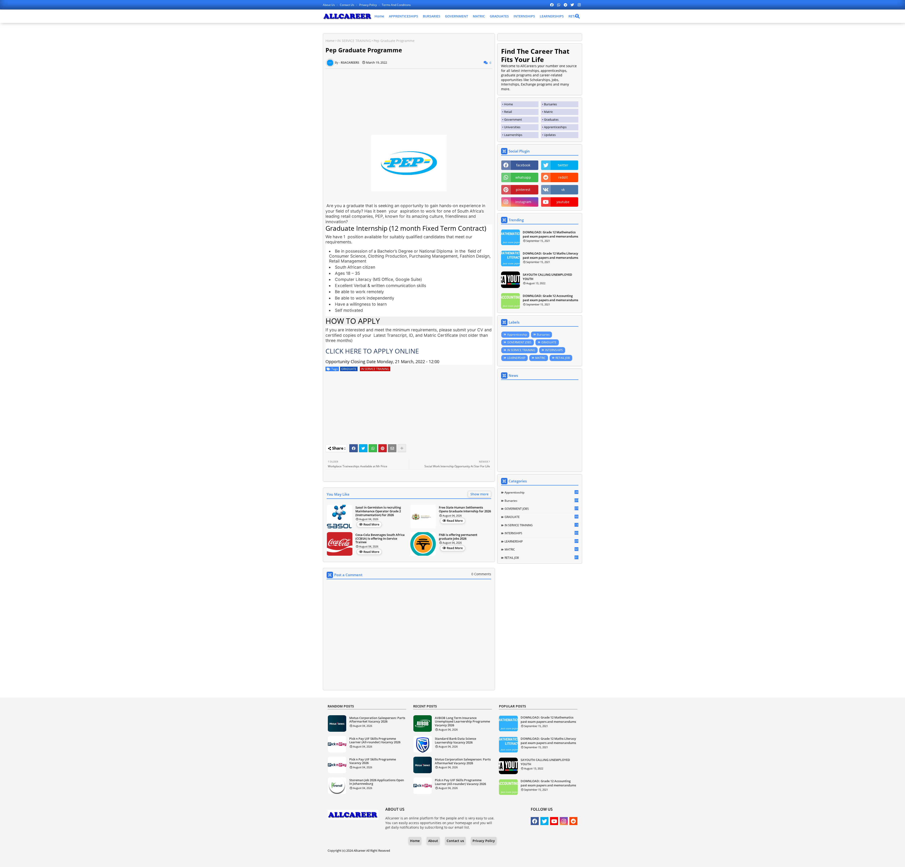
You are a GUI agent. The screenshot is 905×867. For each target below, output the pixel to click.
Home (379, 16)
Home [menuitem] (508, 104)
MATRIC (479, 16)
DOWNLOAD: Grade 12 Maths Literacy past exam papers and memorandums (550, 255)
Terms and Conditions (396, 5)
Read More (371, 524)
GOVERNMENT (456, 16)
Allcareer (360, 850)
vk (563, 189)
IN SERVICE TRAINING (354, 40)
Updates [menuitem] (550, 135)
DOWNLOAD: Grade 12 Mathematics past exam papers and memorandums (550, 234)
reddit (563, 177)
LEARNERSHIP (516, 358)
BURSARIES (431, 16)
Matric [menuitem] (548, 112)
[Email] (392, 448)
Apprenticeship (517, 335)
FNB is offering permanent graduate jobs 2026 (458, 536)
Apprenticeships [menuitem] (555, 127)
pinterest (523, 189)
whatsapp (523, 177)
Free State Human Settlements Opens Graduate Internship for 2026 (465, 509)
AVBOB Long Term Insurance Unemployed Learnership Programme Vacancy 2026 (462, 721)
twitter (563, 165)
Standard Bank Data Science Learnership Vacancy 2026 (455, 740)
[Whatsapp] (373, 448)
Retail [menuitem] (508, 112)
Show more (479, 494)
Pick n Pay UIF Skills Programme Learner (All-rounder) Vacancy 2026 (374, 740)
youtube (562, 202)
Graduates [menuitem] (551, 119)
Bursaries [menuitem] (550, 104)
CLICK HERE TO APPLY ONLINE (372, 350)
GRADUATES (499, 16)
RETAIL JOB (562, 358)
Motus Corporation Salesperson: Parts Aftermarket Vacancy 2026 (377, 719)
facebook (523, 165)
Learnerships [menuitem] (513, 135)
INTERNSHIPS (524, 16)
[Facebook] (353, 448)
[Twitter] (363, 448)
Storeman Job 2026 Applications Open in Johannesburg (376, 782)
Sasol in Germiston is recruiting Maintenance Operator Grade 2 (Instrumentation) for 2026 (378, 511)
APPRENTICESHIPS (403, 16)
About (433, 840)
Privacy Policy (368, 5)
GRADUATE (348, 369)
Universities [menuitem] (512, 127)
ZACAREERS (490, 860)
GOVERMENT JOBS (519, 342)
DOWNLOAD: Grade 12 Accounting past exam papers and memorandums (550, 298)
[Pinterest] (382, 448)
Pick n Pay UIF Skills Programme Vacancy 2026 (372, 761)
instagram (523, 202)
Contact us (347, 5)
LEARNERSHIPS (552, 16)
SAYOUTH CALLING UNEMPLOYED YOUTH (547, 276)
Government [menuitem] (513, 119)
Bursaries (543, 335)
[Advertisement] (408, 102)
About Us (329, 5)
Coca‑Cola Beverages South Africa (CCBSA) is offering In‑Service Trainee (380, 538)
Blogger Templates (439, 860)
